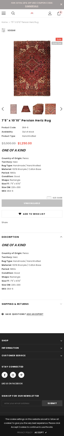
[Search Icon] (13, 13)
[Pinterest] (21, 375)
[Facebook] (5, 375)
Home (5, 22)
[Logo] (32, 13)
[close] (61, 4)
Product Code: (9, 127)
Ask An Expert (35, 314)
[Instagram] (13, 375)
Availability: (7, 131)
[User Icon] (50, 13)
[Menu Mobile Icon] (4, 13)
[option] (32, 68)
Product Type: (9, 136)
